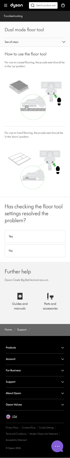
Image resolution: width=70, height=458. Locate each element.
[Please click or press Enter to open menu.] (5, 5)
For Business (13, 370)
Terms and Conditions (16, 433)
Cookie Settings (46, 427)
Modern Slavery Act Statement (44, 433)
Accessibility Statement (16, 439)
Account (10, 359)
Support (10, 381)
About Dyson (13, 393)
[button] (35, 42)
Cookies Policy (29, 427)
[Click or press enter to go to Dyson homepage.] (16, 6)
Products (11, 347)
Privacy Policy (12, 427)
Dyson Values (14, 404)
